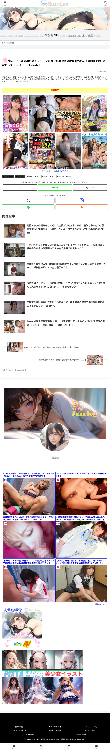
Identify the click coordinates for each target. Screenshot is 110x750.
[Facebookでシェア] (18, 684)
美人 (53, 176)
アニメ (98, 35)
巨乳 (30, 176)
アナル (36, 35)
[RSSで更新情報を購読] (82, 207)
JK (83, 35)
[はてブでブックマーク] (92, 684)
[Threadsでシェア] (43, 684)
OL (60, 35)
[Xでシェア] (18, 677)
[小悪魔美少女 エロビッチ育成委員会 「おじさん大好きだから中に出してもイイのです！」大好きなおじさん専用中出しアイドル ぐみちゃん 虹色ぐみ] (94, 113)
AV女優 (49, 35)
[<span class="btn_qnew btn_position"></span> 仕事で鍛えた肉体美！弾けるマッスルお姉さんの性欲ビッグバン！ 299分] (68, 113)
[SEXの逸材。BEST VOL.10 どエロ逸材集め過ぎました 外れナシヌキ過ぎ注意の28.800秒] (42, 150)
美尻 (70, 176)
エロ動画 (21, 176)
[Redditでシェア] (67, 684)
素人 (38, 176)
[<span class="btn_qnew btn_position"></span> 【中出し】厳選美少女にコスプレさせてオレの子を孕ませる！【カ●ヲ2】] (42, 113)
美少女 (61, 176)
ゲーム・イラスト (19, 731)
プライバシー (28, 734)
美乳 (45, 176)
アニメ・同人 (91, 727)
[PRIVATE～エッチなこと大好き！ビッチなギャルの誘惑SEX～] (94, 150)
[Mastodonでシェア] (43, 677)
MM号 (90, 35)
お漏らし (11, 35)
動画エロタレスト (100, 604)
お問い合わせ (82, 734)
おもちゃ (72, 35)
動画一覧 (19, 727)
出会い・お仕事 (55, 731)
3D (94, 35)
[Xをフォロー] (28, 200)
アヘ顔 (20, 35)
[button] (107, 42)
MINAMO (42, 35)
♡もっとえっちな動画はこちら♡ (55, 171)
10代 (79, 36)
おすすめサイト (55, 727)
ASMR (63, 35)
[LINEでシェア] (18, 692)
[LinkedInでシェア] (67, 692)
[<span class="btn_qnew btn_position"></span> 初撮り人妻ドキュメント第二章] (68, 150)
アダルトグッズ (91, 731)
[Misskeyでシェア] (92, 677)
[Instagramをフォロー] (82, 200)
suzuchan (55, 458)
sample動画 (9, 176)
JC (33, 35)
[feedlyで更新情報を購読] (28, 207)
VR (66, 35)
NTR (56, 35)
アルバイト (27, 35)
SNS (16, 35)
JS (86, 35)
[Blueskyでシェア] (67, 677)
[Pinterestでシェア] (43, 692)
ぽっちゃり (3, 35)
